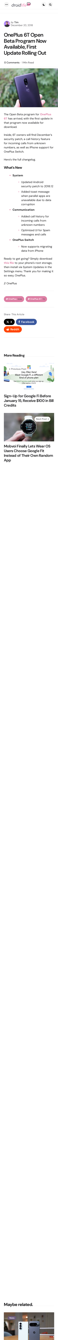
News (11, 1318)
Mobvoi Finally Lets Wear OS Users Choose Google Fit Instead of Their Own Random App (28, 453)
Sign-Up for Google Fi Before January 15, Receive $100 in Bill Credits (29, 401)
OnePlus (15, 299)
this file (9, 263)
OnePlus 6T (37, 299)
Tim (16, 22)
